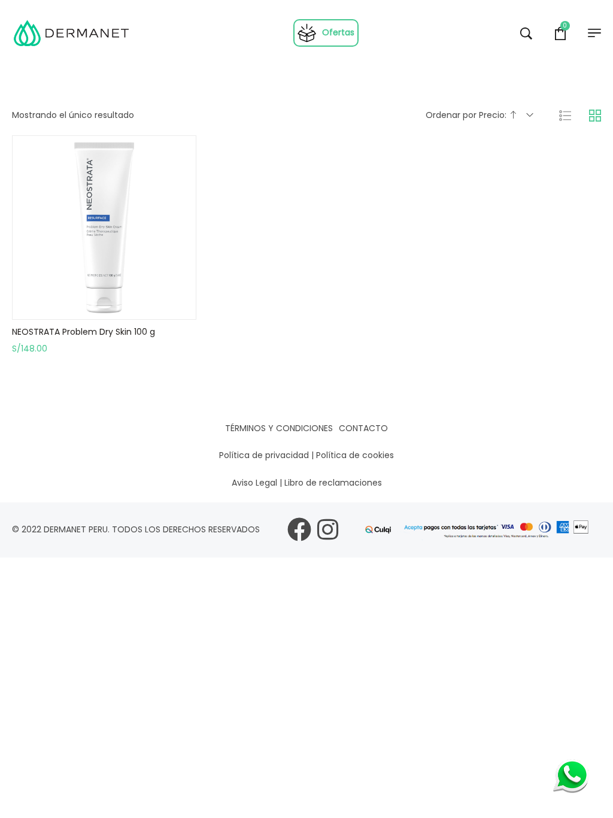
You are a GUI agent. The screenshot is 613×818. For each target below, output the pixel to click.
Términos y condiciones (279, 428)
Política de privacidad (264, 455)
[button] (104, 307)
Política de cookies (355, 455)
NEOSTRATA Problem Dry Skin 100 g (83, 332)
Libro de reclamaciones (333, 483)
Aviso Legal (254, 483)
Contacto (363, 428)
